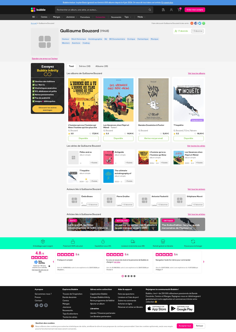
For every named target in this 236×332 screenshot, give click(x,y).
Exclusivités (100, 17)
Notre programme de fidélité (102, 300)
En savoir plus (167, 2)
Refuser (199, 326)
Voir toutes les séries (196, 146)
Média (140, 17)
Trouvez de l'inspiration (72, 294)
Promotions (85, 17)
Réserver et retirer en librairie (130, 307)
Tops (126, 17)
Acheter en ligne (125, 304)
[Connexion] (171, 9)
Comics (44, 17)
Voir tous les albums (196, 73)
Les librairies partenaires (100, 316)
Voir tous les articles (196, 214)
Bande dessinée (69, 297)
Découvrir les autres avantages (48, 108)
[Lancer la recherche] (149, 9)
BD (33, 17)
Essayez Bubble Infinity (100, 297)
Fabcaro (193, 130)
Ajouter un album (97, 304)
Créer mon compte (195, 10)
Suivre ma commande (127, 300)
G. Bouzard (73, 130)
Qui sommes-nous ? (43, 294)
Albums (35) (102, 66)
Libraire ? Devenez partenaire (102, 313)
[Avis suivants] (203, 262)
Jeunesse (70, 17)
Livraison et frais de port (128, 297)
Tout (71, 66)
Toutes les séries (70, 317)
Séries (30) (84, 66)
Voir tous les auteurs (196, 189)
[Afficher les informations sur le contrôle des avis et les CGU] (49, 266)
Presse (38, 297)
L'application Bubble (98, 294)
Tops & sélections (70, 314)
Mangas (56, 17)
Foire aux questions (126, 294)
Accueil (34, 23)
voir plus (117, 262)
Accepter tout (185, 326)
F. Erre (186, 130)
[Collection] (163, 9)
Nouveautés (116, 17)
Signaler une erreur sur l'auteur (45, 58)
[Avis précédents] (53, 262)
